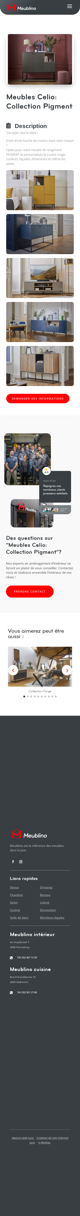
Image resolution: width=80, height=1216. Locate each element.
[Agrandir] (69, 175)
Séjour (14, 887)
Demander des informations (38, 398)
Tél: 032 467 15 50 (27, 957)
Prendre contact (30, 591)
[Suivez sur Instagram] (21, 862)
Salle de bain (19, 917)
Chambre (16, 895)
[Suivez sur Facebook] (13, 862)
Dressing (46, 887)
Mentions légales (52, 917)
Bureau (45, 895)
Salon (14, 902)
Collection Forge (40, 691)
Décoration (48, 910)
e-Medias (44, 1142)
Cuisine (15, 910)
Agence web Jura (23, 1138)
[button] (67, 670)
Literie (44, 902)
